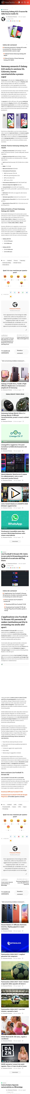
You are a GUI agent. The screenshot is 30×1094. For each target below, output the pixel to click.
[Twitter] (9, 21)
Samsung (23, 260)
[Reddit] (16, 21)
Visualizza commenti (20, 352)
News (5, 1033)
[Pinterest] (11, 21)
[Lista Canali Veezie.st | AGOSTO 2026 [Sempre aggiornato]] (15, 492)
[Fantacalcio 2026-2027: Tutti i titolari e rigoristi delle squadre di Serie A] (15, 970)
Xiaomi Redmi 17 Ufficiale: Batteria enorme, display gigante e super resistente (13, 927)
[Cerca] (25, 2)
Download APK (6, 806)
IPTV (20, 806)
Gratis (14, 806)
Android (9, 260)
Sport (25, 806)
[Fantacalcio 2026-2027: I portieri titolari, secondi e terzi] (15, 998)
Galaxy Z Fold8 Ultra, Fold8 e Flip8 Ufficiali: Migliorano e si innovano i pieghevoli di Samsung (13, 386)
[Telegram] (18, 21)
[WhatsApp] (12, 21)
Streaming (6, 500)
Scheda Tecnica (17, 262)
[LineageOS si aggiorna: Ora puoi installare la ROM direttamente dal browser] (15, 433)
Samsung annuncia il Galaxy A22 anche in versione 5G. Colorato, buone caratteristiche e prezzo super (15, 49)
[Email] (19, 21)
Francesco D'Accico (12, 16)
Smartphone (5, 9)
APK (15, 804)
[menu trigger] (28, 2)
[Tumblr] (14, 21)
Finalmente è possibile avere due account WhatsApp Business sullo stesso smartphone (13, 533)
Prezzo (16, 260)
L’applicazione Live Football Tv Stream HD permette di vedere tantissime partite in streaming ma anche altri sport (15, 595)
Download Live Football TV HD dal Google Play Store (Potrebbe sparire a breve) (15, 608)
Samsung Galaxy (7, 262)
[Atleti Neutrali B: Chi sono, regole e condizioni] (15, 1025)
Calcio (20, 804)
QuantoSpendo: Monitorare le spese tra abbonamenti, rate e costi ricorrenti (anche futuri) (14, 476)
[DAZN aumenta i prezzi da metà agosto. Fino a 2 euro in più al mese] (15, 1053)
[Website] (26, 330)
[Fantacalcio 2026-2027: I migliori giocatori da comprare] (15, 943)
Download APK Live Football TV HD (16, 604)
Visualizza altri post (15, 310)
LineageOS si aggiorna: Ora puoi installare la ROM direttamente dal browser (14, 447)
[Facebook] (7, 21)
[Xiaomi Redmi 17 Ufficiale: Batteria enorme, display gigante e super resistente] (15, 913)
